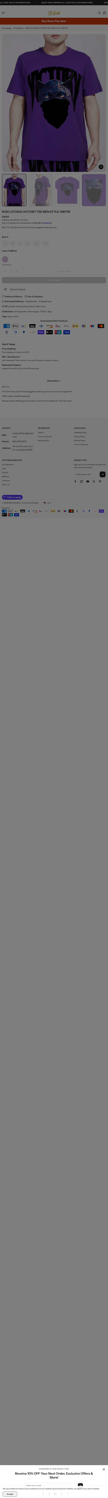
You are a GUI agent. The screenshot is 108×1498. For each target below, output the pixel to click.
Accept (10, 1494)
